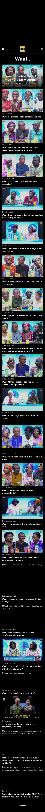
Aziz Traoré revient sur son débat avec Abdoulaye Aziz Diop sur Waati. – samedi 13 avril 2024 (22, 760)
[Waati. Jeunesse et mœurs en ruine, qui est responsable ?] (22, 232)
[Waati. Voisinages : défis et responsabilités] (22, 100)
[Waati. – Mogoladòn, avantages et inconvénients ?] (22, 474)
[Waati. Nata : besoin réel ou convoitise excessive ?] (22, 165)
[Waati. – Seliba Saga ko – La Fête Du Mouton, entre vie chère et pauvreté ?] (22, 76)
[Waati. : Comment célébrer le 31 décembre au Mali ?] (22, 437)
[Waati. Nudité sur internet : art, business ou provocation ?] (22, 266)
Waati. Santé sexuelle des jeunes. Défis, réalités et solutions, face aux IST (20, 149)
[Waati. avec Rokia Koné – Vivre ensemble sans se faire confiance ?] (22, 541)
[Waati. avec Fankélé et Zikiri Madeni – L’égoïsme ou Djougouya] (22, 616)
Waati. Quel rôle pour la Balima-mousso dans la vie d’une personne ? (22, 216)
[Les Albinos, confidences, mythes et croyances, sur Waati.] (22, 707)
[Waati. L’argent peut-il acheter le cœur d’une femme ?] (22, 299)
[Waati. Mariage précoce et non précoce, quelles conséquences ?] (22, 365)
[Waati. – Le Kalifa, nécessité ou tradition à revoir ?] (22, 399)
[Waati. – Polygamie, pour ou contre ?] (16, 680)
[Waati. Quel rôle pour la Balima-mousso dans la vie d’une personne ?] (22, 198)
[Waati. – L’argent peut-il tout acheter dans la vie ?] (22, 507)
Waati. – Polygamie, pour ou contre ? (18, 693)
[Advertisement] (22, 22)
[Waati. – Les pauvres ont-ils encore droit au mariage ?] (22, 579)
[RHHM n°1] (23, 49)
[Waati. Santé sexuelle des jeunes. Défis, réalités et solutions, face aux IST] (22, 131)
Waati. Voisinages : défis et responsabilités (21, 117)
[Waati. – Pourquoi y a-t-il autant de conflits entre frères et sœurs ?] (22, 650)
